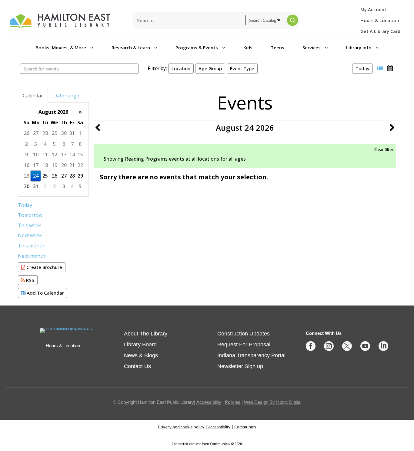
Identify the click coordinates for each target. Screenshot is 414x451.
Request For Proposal (243, 345)
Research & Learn (131, 47)
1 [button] (80, 133)
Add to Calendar (44, 293)
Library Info (359, 47)
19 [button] (54, 165)
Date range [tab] (66, 95)
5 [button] (54, 144)
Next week (30, 235)
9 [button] (26, 154)
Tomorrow (30, 215)
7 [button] (72, 144)
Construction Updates (243, 334)
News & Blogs (141, 355)
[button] (380, 68)
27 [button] (35, 133)
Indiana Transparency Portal (251, 355)
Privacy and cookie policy (181, 427)
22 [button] (80, 165)
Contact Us (137, 366)
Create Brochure (43, 267)
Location (181, 68)
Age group (210, 68)
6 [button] (63, 144)
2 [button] (26, 144)
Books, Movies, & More (61, 47)
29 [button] (54, 133)
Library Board (140, 345)
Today (362, 68)
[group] (53, 149)
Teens (277, 47)
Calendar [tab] (33, 95)
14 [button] (72, 154)
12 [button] (54, 154)
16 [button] (26, 165)
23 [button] (26, 175)
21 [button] (72, 165)
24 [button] (35, 175)
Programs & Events (197, 47)
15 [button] (80, 154)
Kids (247, 47)
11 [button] (45, 154)
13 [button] (64, 154)
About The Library (145, 334)
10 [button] (35, 154)
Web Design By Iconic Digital (272, 402)
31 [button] (72, 133)
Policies (232, 402)
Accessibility (208, 402)
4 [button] (45, 144)
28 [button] (45, 133)
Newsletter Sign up (240, 366)
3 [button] (35, 144)
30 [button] (64, 133)
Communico (245, 427)
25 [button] (45, 175)
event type (242, 68)
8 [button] (80, 144)
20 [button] (64, 165)
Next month (31, 256)
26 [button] (26, 133)
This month (31, 245)
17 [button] (35, 165)
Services (312, 47)
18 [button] (45, 165)
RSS (29, 280)
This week (29, 225)
